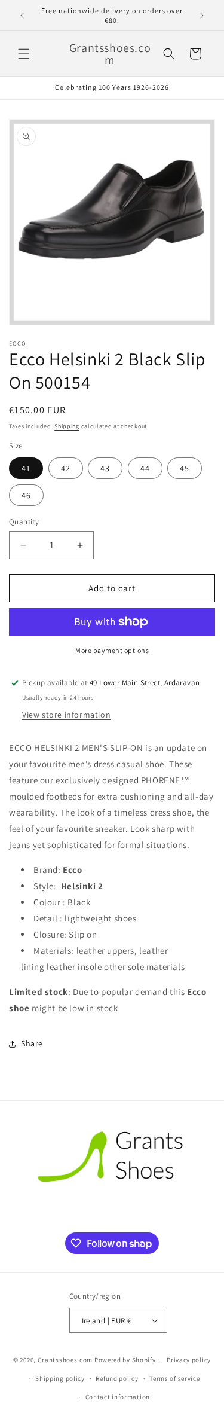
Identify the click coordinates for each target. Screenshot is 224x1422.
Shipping (66, 426)
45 (184, 468)
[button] (24, 54)
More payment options (112, 650)
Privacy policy (189, 1360)
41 (26, 468)
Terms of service (174, 1378)
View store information (66, 714)
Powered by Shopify (125, 1360)
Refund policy (117, 1378)
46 (26, 495)
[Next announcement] (202, 15)
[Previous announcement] (22, 15)
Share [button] (32, 1043)
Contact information (117, 1397)
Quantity (24, 522)
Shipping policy (60, 1378)
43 (105, 468)
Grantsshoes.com (65, 1360)
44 (145, 468)
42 (65, 468)
